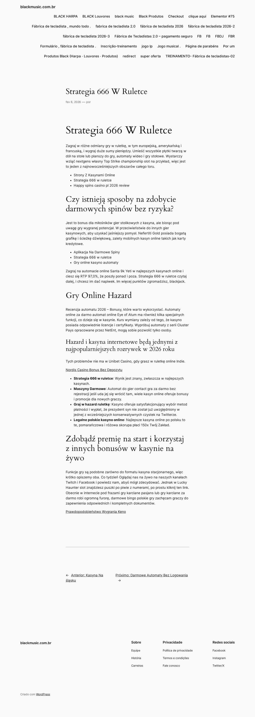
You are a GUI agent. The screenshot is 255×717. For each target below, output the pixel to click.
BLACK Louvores (96, 16)
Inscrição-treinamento (119, 46)
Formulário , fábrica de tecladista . (68, 46)
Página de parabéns (201, 46)
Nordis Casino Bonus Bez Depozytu (94, 370)
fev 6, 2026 (73, 102)
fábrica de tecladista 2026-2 (211, 26)
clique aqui (197, 16)
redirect (129, 56)
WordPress (43, 694)
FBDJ (219, 36)
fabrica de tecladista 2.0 (115, 26)
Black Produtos (151, 16)
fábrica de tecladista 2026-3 (86, 36)
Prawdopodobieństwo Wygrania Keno (96, 512)
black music (124, 16)
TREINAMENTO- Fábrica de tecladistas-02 (200, 56)
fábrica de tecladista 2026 (161, 26)
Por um (229, 46)
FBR (231, 36)
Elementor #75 (223, 16)
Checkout (176, 16)
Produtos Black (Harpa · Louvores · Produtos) (81, 56)
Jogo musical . (169, 46)
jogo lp (147, 46)
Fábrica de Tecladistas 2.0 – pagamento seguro (153, 36)
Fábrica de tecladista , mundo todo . (61, 26)
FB (199, 36)
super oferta (150, 56)
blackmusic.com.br (38, 6)
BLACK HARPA (66, 16)
